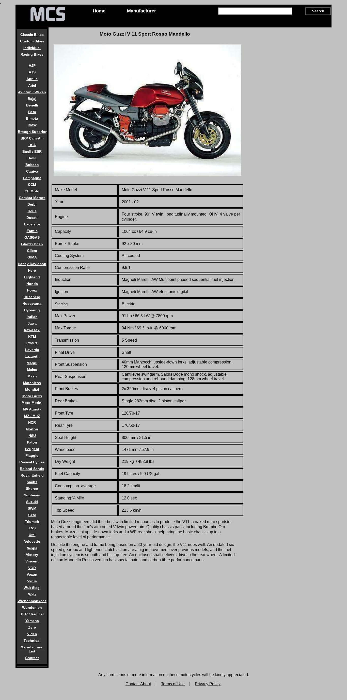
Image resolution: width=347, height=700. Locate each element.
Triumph (32, 522)
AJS (32, 72)
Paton (32, 442)
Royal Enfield (32, 475)
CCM (32, 184)
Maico (32, 370)
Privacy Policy (207, 684)
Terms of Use (173, 684)
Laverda (32, 350)
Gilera (32, 251)
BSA (32, 145)
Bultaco (32, 165)
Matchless (32, 383)
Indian (32, 317)
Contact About (138, 684)
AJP (32, 66)
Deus (32, 211)
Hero (32, 270)
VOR (32, 568)
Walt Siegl (32, 588)
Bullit (32, 158)
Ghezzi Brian (32, 244)
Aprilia (32, 79)
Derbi (32, 204)
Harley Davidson (32, 264)
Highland (32, 277)
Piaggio (32, 455)
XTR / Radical (32, 614)
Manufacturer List (32, 649)
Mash (32, 376)
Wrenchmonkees (32, 601)
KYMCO (32, 343)
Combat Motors (32, 198)
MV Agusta (32, 409)
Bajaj (32, 99)
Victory (32, 555)
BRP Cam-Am (32, 138)
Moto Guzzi (32, 396)
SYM (32, 515)
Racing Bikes (32, 54)
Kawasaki (32, 330)
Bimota (32, 118)
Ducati (32, 218)
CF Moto (32, 191)
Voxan (32, 574)
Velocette (32, 541)
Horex (32, 290)
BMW (32, 125)
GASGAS (32, 237)
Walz (32, 594)
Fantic (32, 231)
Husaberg (32, 297)
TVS (32, 528)
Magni (32, 363)
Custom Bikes (32, 41)
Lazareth (32, 356)
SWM (32, 508)
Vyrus (32, 581)
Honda (32, 284)
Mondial (32, 389)
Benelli (32, 105)
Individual (32, 48)
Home (99, 10)
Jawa (32, 323)
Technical (32, 640)
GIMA (32, 257)
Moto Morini (32, 403)
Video (32, 634)
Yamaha (32, 621)
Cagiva (32, 171)
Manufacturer (141, 10)
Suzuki (32, 502)
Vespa (32, 548)
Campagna (32, 178)
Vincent (32, 561)
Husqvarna (32, 303)
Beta (32, 112)
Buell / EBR (32, 151)
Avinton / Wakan (32, 92)
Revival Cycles (32, 462)
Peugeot (32, 449)
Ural (32, 535)
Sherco (32, 488)
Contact (32, 658)
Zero (32, 627)
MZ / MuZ (32, 416)
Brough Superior (32, 132)
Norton (32, 429)
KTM (32, 336)
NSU (32, 436)
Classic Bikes (32, 35)
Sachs (32, 482)
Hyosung (32, 310)
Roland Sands (32, 469)
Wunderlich (32, 607)
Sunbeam (32, 495)
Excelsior (32, 224)
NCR (32, 422)
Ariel (32, 85)
